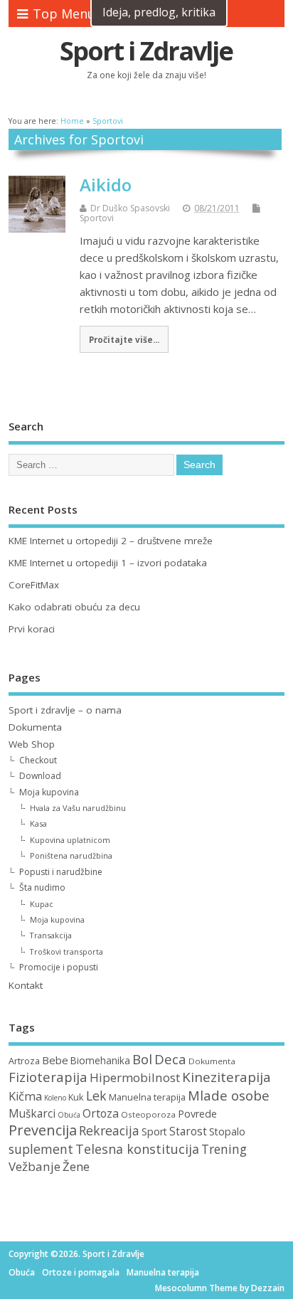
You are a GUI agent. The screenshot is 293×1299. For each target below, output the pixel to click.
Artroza (24, 1060)
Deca (170, 1059)
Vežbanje (34, 1166)
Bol (142, 1059)
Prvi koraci (32, 628)
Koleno (55, 1098)
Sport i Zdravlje (146, 50)
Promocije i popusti (58, 967)
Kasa (38, 823)
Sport (154, 1131)
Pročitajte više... (124, 339)
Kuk (76, 1097)
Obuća (69, 1115)
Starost (188, 1131)
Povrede (197, 1113)
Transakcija (51, 935)
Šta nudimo (42, 887)
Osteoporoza (148, 1114)
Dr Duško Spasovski (130, 208)
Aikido (106, 184)
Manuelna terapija (147, 1097)
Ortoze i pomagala (80, 1272)
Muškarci (32, 1113)
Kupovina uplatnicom (70, 839)
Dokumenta (35, 727)
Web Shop (32, 744)
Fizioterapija (48, 1077)
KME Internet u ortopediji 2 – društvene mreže (111, 540)
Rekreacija (109, 1130)
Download (40, 776)
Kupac (41, 903)
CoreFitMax (34, 584)
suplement (41, 1148)
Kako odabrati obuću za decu (74, 606)
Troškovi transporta (66, 951)
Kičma (25, 1096)
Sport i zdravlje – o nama (65, 710)
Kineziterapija (226, 1077)
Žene (76, 1166)
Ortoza (100, 1113)
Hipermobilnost (135, 1077)
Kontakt (26, 985)
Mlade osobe (229, 1095)
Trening (224, 1149)
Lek (96, 1095)
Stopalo (227, 1131)
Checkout (38, 760)
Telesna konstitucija (137, 1148)
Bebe (55, 1060)
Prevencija (43, 1130)
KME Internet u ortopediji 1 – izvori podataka (108, 562)
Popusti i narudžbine (60, 872)
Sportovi (97, 218)
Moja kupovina (49, 792)
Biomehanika (100, 1060)
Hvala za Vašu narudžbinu (78, 807)
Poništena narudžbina (71, 855)
